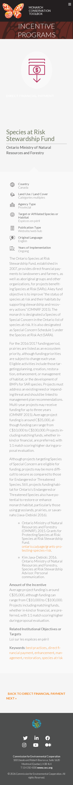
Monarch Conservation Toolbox (40, 10)
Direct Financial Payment (30, 96)
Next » (11, 698)
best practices (36, 648)
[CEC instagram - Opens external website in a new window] (24, 745)
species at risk (52, 658)
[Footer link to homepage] (36, 723)
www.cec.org (45, 767)
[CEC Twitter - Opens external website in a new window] (25, 738)
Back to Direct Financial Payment (36, 693)
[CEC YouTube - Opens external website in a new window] (35, 745)
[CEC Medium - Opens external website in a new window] (48, 745)
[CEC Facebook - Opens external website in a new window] (47, 738)
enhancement (44, 653)
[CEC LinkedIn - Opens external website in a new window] (36, 738)
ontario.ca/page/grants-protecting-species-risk (42, 548)
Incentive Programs (36, 30)
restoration (32, 658)
